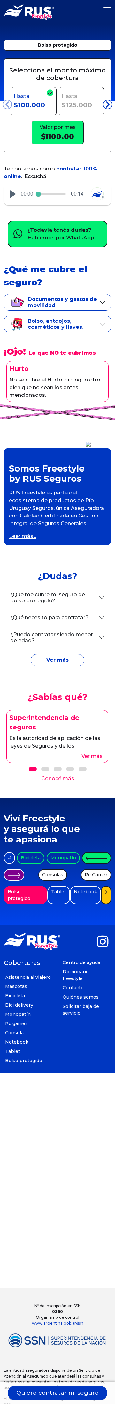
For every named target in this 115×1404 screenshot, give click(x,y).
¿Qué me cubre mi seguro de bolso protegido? (47, 598)
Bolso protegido (57, 45)
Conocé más (57, 778)
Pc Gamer (96, 875)
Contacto (73, 988)
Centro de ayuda (81, 962)
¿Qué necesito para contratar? (49, 618)
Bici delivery (19, 1005)
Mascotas (16, 986)
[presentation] (7, 104)
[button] (13, 194)
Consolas (52, 875)
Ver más (57, 660)
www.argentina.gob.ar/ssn (57, 1323)
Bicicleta (31, 858)
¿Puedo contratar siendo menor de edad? (51, 637)
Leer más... (22, 536)
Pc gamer (16, 1023)
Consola (14, 1033)
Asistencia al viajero (28, 977)
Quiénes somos (81, 997)
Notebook (85, 891)
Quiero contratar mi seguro (57, 1392)
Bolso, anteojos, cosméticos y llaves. (55, 324)
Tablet (58, 891)
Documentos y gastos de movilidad (62, 302)
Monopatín (63, 858)
